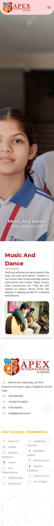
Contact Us (14, 483)
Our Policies (40, 481)
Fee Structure (41, 460)
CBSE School (15, 478)
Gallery (12, 447)
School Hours (41, 476)
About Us (13, 441)
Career (12, 462)
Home (15, 226)
